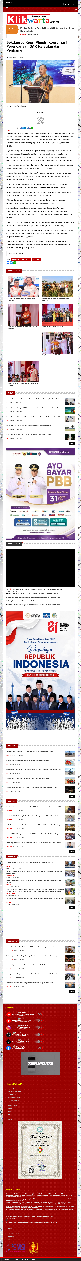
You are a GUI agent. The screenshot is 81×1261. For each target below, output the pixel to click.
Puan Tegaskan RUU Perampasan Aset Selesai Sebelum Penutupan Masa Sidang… (34, 843)
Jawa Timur (10, 875)
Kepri (8, 130)
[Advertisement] (40, 738)
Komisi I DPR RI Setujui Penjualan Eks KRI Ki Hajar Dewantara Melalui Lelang (32, 834)
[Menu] (7, 7)
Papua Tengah (11, 893)
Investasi (10, 1103)
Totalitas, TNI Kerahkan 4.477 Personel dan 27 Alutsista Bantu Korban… (30, 752)
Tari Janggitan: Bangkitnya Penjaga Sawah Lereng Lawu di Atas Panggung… (32, 956)
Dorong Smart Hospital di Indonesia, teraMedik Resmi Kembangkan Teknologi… (33, 399)
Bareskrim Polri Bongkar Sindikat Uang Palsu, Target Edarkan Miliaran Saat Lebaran (34, 898)
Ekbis (7, 402)
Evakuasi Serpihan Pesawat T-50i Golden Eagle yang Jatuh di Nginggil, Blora (34, 597)
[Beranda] (33, 19)
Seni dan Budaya (12, 1106)
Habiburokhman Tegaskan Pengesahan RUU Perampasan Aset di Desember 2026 (33, 807)
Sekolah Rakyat (12, 1094)
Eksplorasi (9, 951)
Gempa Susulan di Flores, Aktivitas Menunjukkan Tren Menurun (27, 760)
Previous (73, 37)
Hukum (8, 884)
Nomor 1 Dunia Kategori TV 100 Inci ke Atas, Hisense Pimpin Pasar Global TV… (33, 408)
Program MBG (12, 1089)
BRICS (9, 1111)
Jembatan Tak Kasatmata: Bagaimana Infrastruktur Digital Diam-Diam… (30, 983)
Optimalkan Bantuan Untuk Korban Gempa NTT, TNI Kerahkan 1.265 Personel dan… (34, 769)
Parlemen (23, 34)
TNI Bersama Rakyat (13, 1100)
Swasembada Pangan (14, 1097)
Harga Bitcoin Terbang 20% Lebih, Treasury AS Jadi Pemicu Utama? (29, 435)
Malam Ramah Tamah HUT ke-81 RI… (54, 327)
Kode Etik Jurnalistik (13, 1234)
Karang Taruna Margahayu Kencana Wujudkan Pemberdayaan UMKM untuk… (32, 974)
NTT (7, 764)
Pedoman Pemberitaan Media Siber (17, 1231)
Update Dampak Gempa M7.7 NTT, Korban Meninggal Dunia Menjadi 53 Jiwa (32, 787)
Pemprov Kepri (18, 260)
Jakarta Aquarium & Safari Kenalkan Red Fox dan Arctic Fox (26, 965)
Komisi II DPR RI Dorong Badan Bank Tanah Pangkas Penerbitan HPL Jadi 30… (33, 816)
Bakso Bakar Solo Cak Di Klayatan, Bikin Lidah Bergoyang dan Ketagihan (31, 947)
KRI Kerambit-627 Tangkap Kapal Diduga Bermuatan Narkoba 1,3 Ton (29, 862)
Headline (36, 260)
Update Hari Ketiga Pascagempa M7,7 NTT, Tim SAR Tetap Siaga (27, 778)
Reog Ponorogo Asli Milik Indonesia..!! (21, 601)
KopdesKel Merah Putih (14, 1092)
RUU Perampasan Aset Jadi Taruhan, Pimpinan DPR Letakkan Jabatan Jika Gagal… (34, 825)
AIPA (9, 1114)
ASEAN (10, 1108)
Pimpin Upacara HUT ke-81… (51, 355)
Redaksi (10, 1228)
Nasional (9, 755)
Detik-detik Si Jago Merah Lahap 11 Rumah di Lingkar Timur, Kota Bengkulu (33, 593)
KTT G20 (10, 1117)
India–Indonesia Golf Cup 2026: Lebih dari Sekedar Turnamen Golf (28, 426)
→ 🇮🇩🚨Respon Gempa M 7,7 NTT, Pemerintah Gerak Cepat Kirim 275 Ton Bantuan (34, 589)
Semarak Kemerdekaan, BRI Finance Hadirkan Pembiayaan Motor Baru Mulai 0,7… (33, 417)
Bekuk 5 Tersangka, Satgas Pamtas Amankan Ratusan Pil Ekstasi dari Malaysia (34, 605)
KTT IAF (10, 1120)
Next (75, 37)
